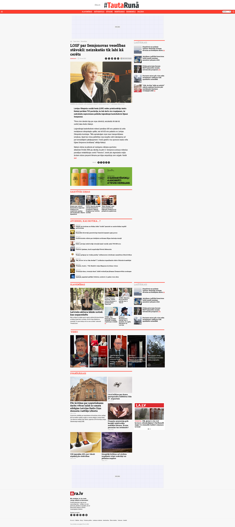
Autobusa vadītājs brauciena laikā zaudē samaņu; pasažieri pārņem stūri (153, 58)
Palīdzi (141, 12)
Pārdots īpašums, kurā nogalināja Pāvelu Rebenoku (94, 249)
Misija (81, 520)
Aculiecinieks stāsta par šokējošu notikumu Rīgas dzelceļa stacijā (99, 238)
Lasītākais (140, 42)
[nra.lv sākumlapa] (97, 5)
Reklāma (77, 520)
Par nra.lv (72, 520)
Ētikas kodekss (113, 520)
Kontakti (125, 520)
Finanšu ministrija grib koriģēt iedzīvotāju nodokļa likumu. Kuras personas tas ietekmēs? (118, 424)
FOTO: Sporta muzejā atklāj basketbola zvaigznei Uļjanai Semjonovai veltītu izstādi (93, 209)
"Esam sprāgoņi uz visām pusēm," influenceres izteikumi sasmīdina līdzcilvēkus (104, 255)
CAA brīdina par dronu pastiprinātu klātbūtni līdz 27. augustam (120, 396)
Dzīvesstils (99, 12)
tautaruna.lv (73, 58)
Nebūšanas (119, 12)
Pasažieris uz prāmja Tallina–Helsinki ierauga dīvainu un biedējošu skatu (153, 48)
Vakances (120, 520)
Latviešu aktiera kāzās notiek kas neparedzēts (86, 313)
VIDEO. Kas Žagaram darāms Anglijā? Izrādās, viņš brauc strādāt (111, 319)
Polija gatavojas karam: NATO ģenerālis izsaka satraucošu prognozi (152, 68)
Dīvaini (109, 12)
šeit (75, 158)
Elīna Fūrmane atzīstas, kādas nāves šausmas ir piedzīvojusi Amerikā (111, 301)
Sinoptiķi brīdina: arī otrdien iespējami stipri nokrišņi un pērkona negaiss (114, 456)
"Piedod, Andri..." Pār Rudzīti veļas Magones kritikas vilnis (97, 266)
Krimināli (131, 12)
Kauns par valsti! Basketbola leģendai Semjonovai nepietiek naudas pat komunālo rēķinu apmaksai (77, 210)
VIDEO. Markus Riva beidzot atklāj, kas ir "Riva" (124, 300)
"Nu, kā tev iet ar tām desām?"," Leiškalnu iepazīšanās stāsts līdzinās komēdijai (103, 260)
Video (74, 331)
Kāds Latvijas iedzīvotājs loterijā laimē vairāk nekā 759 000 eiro (98, 244)
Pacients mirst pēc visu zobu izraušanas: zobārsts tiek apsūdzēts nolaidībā (153, 77)
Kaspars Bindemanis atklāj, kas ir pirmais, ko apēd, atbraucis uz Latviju (125, 321)
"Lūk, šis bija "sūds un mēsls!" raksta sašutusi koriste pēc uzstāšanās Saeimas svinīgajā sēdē (153, 88)
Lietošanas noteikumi (97, 520)
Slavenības (87, 12)
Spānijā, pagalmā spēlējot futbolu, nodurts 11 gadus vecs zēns (97, 277)
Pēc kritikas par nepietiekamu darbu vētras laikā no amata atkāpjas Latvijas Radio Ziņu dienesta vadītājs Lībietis (86, 407)
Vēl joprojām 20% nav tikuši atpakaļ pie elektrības (82, 455)
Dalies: (95, 162)
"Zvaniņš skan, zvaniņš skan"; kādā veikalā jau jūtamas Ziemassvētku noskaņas (103, 271)
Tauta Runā (76, 41)
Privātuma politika (88, 520)
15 (159, 70)
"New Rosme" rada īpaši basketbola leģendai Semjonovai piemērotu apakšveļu (109, 208)
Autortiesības (106, 520)
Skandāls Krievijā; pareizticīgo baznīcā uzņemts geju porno (96, 233)
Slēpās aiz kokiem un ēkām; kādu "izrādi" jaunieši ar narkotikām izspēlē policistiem (101, 227)
